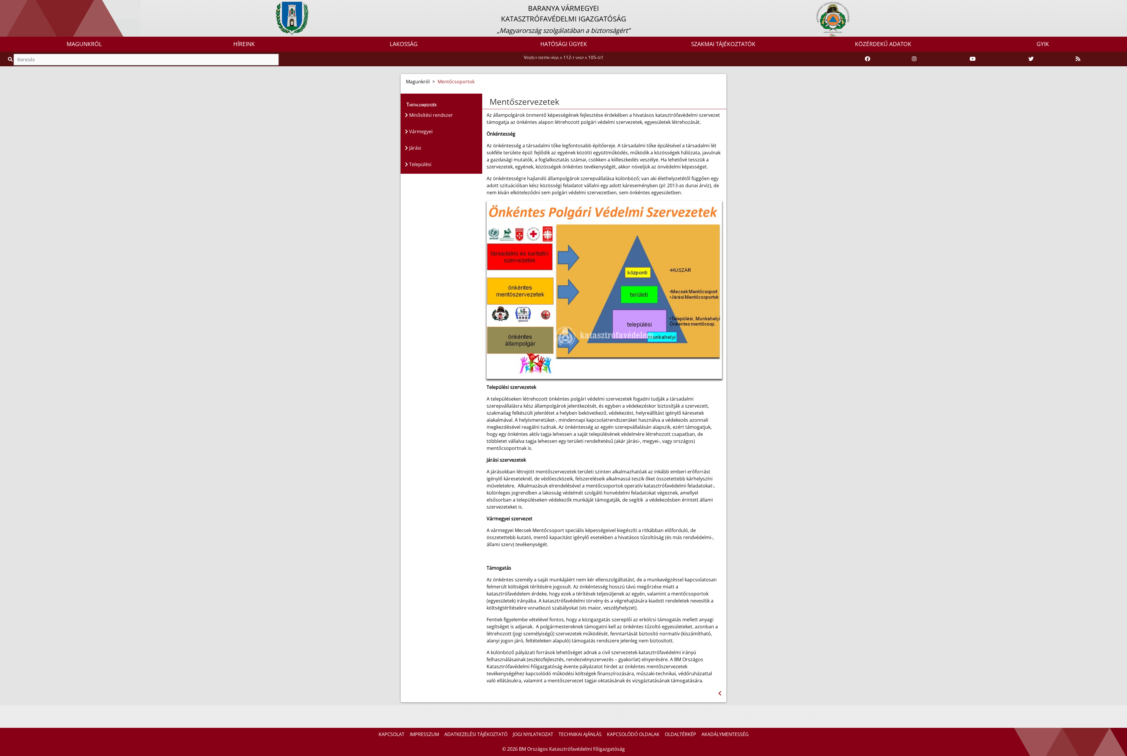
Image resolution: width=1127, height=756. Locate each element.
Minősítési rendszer (430, 115)
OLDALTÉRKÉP (680, 734)
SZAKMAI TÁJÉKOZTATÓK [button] (723, 44)
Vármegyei (420, 131)
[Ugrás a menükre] (4, 5)
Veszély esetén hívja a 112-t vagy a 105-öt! (563, 57)
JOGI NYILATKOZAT (533, 734)
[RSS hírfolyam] (1078, 59)
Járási (414, 148)
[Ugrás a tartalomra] (11, 5)
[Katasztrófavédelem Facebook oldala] (867, 59)
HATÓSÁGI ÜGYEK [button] (563, 44)
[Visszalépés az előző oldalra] (720, 693)
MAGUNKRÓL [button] (84, 44)
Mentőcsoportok (456, 81)
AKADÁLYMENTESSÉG (725, 734)
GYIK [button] (1043, 44)
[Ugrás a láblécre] (17, 5)
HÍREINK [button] (244, 44)
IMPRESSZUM (424, 734)
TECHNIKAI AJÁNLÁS (580, 734)
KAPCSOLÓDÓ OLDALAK (633, 734)
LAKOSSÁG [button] (404, 44)
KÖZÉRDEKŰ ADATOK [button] (883, 44)
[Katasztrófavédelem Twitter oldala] (1031, 59)
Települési (419, 164)
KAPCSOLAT (391, 734)
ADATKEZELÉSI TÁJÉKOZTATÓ (475, 734)
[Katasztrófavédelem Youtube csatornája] (972, 59)
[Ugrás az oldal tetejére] (489, 102)
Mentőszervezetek (524, 101)
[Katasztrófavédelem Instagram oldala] (914, 59)
